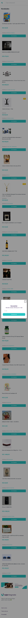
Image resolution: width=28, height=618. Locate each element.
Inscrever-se (14, 314)
